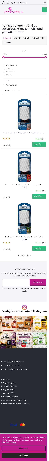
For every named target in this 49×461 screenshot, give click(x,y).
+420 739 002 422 (14, 365)
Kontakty (6, 379)
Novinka (10, 72)
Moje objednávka (9, 390)
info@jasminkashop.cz (15, 361)
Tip (8, 75)
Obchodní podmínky (10, 397)
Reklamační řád (8, 393)
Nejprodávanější (38, 38)
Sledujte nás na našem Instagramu (25, 311)
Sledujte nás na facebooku (17, 369)
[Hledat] (3, 2)
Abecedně (7, 43)
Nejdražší (26, 38)
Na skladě (11, 65)
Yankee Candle (12, 85)
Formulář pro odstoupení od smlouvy (16, 404)
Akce (9, 69)
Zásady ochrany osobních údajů (14, 400)
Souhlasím (23, 455)
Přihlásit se (38, 282)
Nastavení (23, 448)
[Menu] (45, 2)
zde (14, 442)
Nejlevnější (17, 38)
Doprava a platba (9, 383)
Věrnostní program (10, 386)
